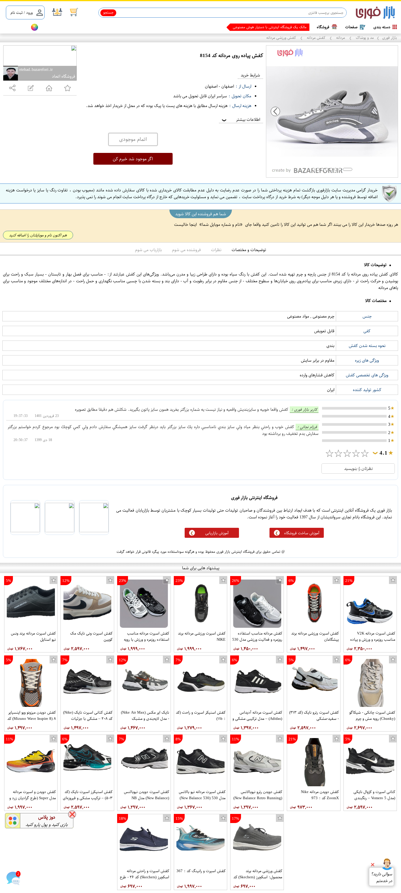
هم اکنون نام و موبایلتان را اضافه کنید (38, 235)
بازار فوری (389, 37)
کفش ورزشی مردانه (281, 37)
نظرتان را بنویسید (358, 468)
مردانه (340, 37)
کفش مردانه (316, 37)
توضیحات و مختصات (249, 249)
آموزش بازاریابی (217, 533)
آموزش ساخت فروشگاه (301, 533)
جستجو (108, 12)
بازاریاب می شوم (148, 249)
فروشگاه (323, 27)
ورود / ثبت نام (22, 12)
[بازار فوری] (375, 12)
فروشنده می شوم (186, 249)
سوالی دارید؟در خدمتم (381, 877)
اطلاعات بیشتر (240, 119)
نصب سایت (15, 27)
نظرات (216, 249)
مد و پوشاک (364, 37)
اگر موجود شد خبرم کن (133, 158)
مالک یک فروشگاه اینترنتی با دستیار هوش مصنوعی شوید (265, 27)
